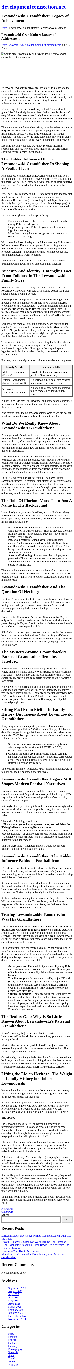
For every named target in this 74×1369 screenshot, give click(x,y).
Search (5, 1214)
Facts (4, 27)
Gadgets (12, 1343)
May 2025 (13, 1300)
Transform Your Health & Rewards (20, 1251)
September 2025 (17, 1288)
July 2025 (13, 1294)
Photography (15, 1349)
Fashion (12, 1336)
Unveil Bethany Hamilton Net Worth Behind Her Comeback (34, 1241)
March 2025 (15, 1306)
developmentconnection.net (33, 7)
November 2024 (17, 1319)
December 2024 (17, 1316)
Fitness (12, 1339)
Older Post (7, 1211)
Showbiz (13, 44)
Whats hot (24, 44)
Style (11, 1355)
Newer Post (7, 1208)
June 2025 (13, 1297)
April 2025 (14, 1303)
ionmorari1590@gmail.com (46, 44)
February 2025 (16, 1309)
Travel (11, 1358)
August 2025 (15, 1291)
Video (11, 1361)
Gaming (12, 1346)
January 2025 (15, 1312)
